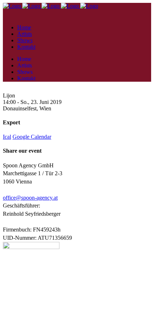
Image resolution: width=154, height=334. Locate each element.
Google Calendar (32, 137)
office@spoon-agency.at (30, 198)
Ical (7, 137)
